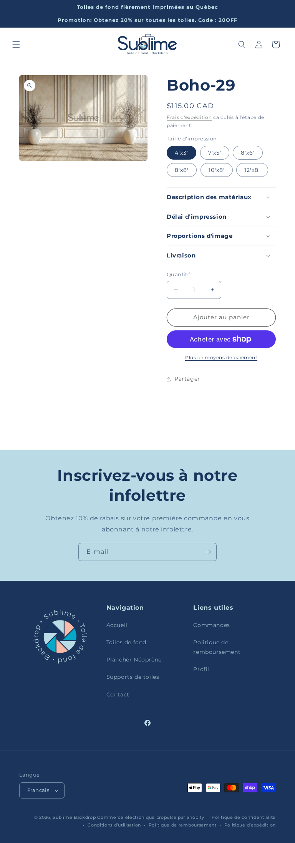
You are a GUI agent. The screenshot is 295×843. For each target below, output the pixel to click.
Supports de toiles (132, 676)
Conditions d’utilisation (114, 825)
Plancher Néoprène (134, 659)
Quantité (179, 274)
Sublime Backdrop (74, 817)
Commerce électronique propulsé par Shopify (150, 817)
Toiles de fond (126, 642)
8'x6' (248, 152)
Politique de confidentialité (244, 817)
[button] (16, 44)
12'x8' (252, 170)
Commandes (211, 625)
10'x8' (217, 170)
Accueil (117, 625)
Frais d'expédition (189, 117)
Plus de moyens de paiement (221, 357)
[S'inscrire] (207, 552)
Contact (117, 694)
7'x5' (214, 152)
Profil (201, 669)
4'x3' (181, 152)
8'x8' (182, 170)
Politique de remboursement (216, 647)
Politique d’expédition (250, 825)
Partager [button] (187, 378)
